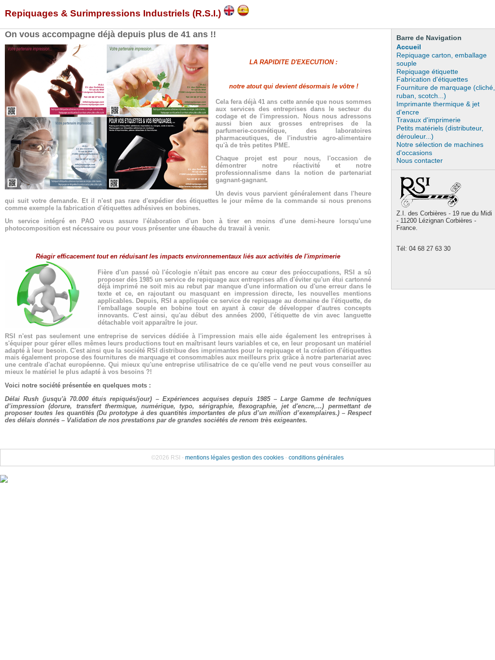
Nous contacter (419, 160)
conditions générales (316, 457)
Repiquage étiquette (427, 71)
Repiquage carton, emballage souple (441, 59)
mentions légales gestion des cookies (234, 457)
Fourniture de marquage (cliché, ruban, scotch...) (445, 92)
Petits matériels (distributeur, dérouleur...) (439, 132)
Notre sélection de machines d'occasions (439, 149)
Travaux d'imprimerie (428, 120)
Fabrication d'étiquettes (432, 79)
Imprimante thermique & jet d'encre (438, 108)
